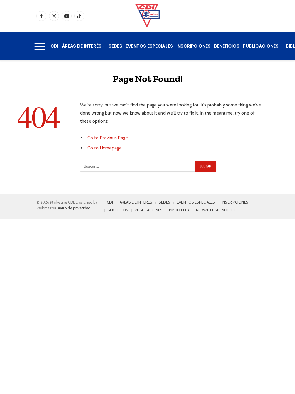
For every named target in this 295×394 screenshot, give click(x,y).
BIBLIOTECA (179, 210)
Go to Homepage (104, 148)
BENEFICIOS (226, 46)
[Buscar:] (137, 166)
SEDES (115, 46)
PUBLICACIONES (261, 46)
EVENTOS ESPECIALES (149, 46)
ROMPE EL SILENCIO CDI (216, 210)
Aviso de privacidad (74, 208)
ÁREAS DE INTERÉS (81, 46)
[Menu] (40, 46)
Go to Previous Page (107, 137)
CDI (54, 46)
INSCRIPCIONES (193, 46)
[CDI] (147, 16)
